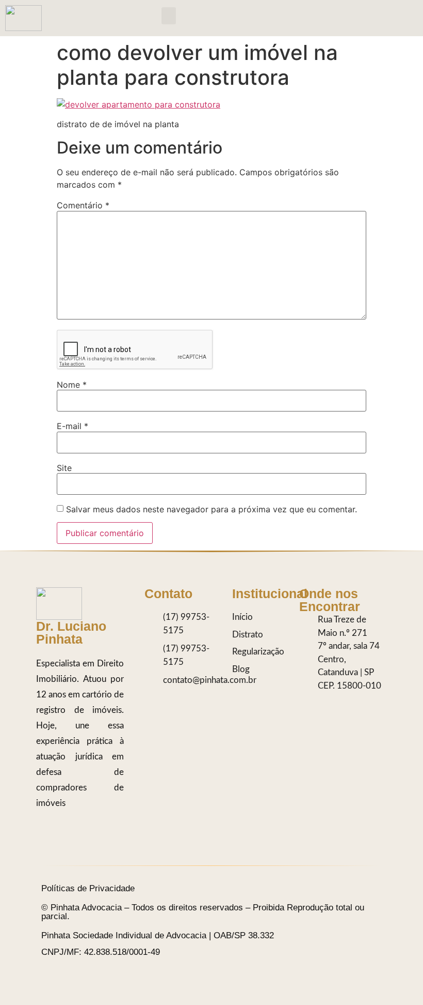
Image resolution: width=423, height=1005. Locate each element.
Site (64, 468)
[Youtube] (332, 723)
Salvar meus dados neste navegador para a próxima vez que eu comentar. (211, 509)
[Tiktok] (332, 702)
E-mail (72, 426)
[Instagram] (309, 702)
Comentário (83, 205)
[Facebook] (309, 723)
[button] (168, 15)
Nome (72, 384)
